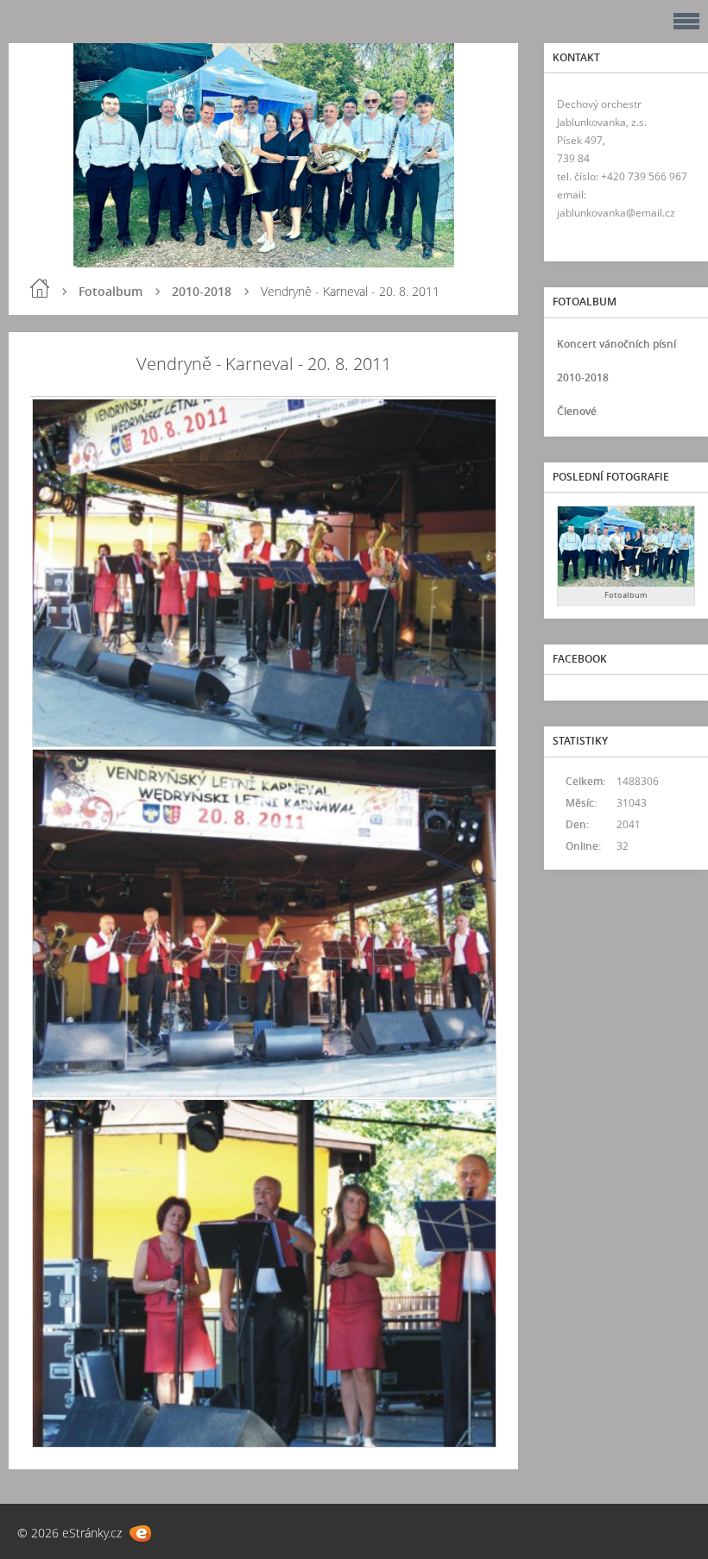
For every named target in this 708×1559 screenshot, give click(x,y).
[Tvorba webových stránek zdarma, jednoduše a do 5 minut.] (140, 1533)
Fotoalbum (110, 291)
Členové (577, 411)
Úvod (39, 288)
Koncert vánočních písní (616, 343)
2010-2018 (201, 291)
